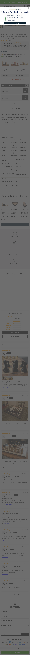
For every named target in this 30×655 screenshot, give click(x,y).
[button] (28, 8)
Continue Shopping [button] (15, 23)
